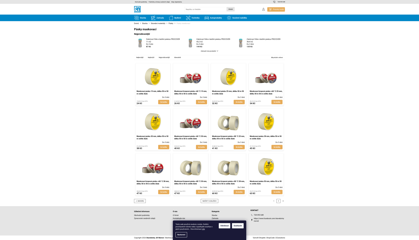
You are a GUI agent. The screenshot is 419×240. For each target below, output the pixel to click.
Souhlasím (238, 226)
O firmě (175, 215)
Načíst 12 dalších (209, 201)
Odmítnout (224, 226)
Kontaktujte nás (179, 218)
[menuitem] (140, 18)
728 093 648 (259, 215)
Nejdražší (151, 57)
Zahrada (215, 218)
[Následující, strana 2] (278, 201)
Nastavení (181, 235)
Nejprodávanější (164, 57)
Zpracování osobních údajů (144, 218)
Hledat (230, 9)
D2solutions (280, 238)
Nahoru (141, 201)
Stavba (214, 215)
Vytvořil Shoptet (259, 238)
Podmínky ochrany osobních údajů (159, 2)
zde (203, 229)
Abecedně (177, 57)
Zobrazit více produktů (208, 51)
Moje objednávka (176, 2)
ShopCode (270, 238)
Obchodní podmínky (141, 2)
